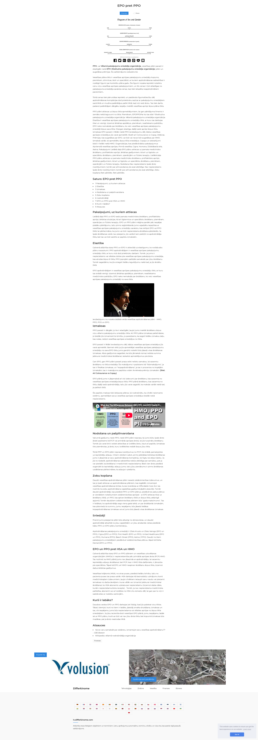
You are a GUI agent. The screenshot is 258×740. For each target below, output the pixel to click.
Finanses (124, 13)
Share (137, 13)
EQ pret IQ (40, 655)
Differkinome (81, 688)
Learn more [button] (247, 729)
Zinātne (141, 688)
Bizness (179, 688)
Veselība (153, 688)
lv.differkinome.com (83, 720)
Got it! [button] (237, 734)
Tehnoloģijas (126, 688)
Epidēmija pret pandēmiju (143, 679)
